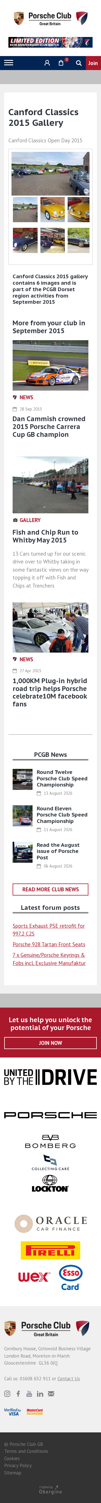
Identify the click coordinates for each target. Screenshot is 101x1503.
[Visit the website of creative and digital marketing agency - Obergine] (50, 1490)
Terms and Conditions (26, 1451)
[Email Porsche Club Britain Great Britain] (51, 1394)
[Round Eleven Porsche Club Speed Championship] (23, 815)
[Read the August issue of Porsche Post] (23, 852)
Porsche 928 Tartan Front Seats (49, 944)
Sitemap (12, 1473)
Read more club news (50, 889)
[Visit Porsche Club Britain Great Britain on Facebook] (18, 1394)
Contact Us (69, 1379)
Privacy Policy (18, 1465)
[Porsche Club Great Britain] (51, 18)
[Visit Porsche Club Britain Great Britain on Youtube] (29, 1394)
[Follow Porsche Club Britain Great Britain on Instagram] (7, 1394)
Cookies (12, 1458)
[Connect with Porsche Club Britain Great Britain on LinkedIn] (40, 1394)
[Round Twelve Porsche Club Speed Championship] (23, 779)
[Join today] (93, 63)
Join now (50, 1043)
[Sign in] (46, 63)
